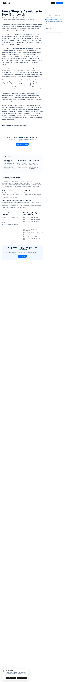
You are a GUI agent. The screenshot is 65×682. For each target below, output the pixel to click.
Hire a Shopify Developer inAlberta (31, 225)
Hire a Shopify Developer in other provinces (52, 24)
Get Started (22, 256)
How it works (40, 3)
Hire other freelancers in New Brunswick (54, 21)
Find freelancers (25, 3)
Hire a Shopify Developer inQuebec (32, 219)
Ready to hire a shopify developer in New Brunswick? (53, 28)
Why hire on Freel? (49, 17)
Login (53, 3)
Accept (22, 677)
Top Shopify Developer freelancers (53, 15)
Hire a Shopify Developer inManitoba (32, 227)
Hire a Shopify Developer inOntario (31, 217)
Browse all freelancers (22, 144)
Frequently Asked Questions (51, 19)
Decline (11, 677)
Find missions (33, 3)
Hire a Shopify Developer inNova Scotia (33, 232)
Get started (59, 3)
